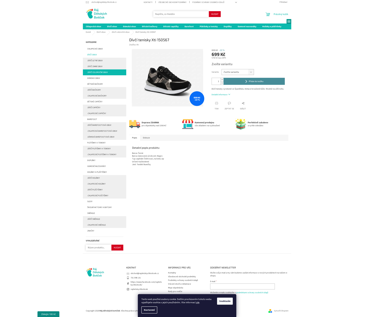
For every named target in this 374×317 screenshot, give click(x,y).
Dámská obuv (93, 78)
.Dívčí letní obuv (95, 60)
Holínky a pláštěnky (97, 172)
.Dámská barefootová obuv (100, 136)
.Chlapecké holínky (96, 183)
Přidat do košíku (256, 81)
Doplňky (91, 160)
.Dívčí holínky (93, 178)
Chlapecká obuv (95, 48)
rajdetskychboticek (139, 289)
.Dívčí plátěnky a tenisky (99, 148)
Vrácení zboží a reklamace (179, 284)
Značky (90, 230)
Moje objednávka (175, 287)
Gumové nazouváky (96, 166)
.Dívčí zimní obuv (94, 66)
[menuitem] (93, 26)
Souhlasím (225, 301)
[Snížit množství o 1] (222, 83)
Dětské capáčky (94, 101)
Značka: (134, 44)
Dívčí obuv (92, 54)
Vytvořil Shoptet (281, 311)
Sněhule (91, 213)
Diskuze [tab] (146, 137)
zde (197, 302)
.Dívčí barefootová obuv (99, 125)
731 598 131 (136, 277)
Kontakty (148, 2)
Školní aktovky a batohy (99, 207)
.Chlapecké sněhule (96, 225)
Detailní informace (219, 94)
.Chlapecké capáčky (96, 113)
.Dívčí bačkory (94, 89)
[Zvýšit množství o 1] (222, 79)
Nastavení (149, 310)
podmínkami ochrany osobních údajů (252, 292)
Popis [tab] (134, 137)
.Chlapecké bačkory (97, 95)
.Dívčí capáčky (93, 107)
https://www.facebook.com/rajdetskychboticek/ (146, 283)
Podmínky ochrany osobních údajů (208, 2)
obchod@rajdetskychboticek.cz (145, 273)
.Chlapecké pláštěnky (97, 195)
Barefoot (92, 119)
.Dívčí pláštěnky (95, 189)
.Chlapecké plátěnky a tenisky (101, 154)
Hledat (214, 14)
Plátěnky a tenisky (96, 142)
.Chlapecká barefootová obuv (102, 131)
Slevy (89, 201)
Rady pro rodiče (175, 291)
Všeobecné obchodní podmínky (172, 2)
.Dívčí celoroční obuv (97, 72)
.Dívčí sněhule (93, 219)
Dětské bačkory (95, 84)
